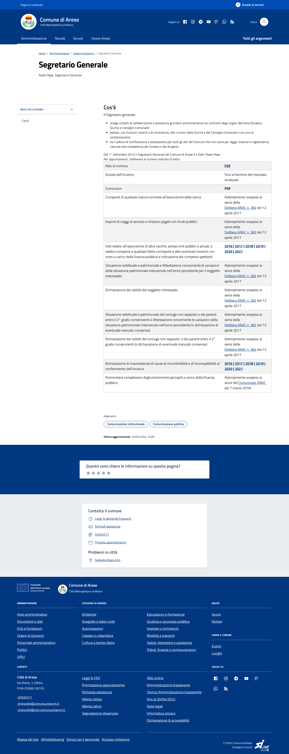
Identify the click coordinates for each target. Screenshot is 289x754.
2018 (249, 246)
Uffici (21, 656)
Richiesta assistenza (97, 692)
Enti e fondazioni (29, 628)
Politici (22, 649)
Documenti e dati (30, 621)
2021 (239, 251)
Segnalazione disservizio (100, 713)
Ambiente (89, 614)
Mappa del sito (28, 739)
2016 (229, 246)
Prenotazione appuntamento (103, 685)
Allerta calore (91, 706)
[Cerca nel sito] (264, 22)
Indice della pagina (31, 109)
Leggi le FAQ (91, 678)
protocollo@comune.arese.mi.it (38, 703)
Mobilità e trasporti (161, 635)
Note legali (155, 706)
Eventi (216, 646)
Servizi (78, 38)
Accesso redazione (116, 739)
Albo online (155, 678)
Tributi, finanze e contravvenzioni (171, 649)
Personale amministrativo (36, 642)
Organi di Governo (30, 635)
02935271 (24, 697)
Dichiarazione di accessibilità (168, 720)
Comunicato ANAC (252, 382)
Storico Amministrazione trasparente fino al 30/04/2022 (174, 695)
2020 (228, 251)
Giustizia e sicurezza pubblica (168, 621)
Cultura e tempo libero (98, 642)
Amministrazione (34, 38)
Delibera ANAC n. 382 (240, 207)
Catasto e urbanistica (97, 635)
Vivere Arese (100, 38)
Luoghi (217, 653)
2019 (260, 246)
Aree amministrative (32, 614)
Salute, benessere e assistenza (169, 642)
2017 (239, 246)
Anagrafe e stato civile (98, 621)
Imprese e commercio (163, 628)
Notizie (217, 621)
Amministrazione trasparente (168, 685)
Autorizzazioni (92, 628)
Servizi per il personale (82, 739)
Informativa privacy (161, 713)
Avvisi (216, 614)
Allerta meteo (92, 699)
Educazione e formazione (166, 614)
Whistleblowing (52, 739)
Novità (60, 38)
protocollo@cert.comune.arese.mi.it (41, 710)
